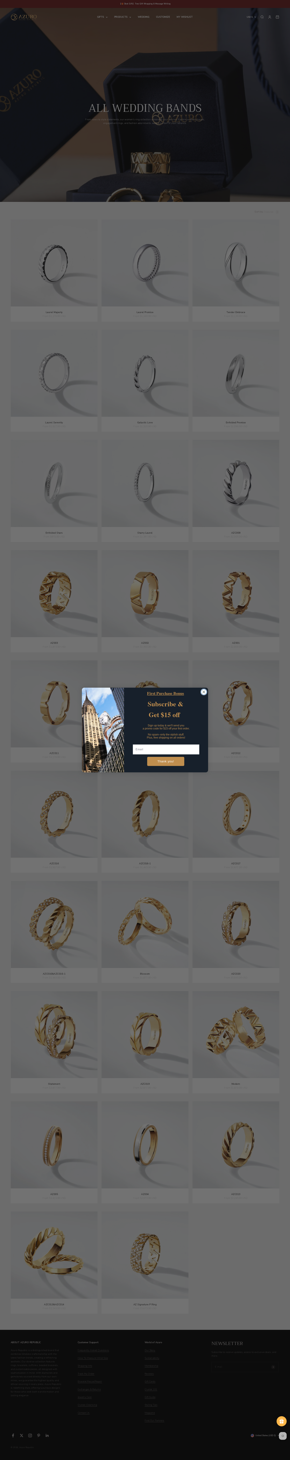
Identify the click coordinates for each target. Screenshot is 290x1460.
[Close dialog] (204, 692)
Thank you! (165, 761)
